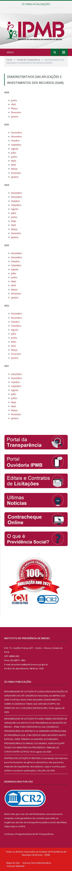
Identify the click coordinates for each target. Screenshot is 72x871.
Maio (13, 160)
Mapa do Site (13, 862)
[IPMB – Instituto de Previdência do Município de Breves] (36, 31)
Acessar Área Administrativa (36, 862)
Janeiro (14, 116)
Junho (14, 100)
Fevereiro (16, 112)
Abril (13, 104)
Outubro (15, 140)
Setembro (16, 144)
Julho (13, 152)
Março (14, 108)
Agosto (14, 148)
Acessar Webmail (15, 865)
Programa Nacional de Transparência (35, 833)
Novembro (16, 136)
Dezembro (16, 132)
